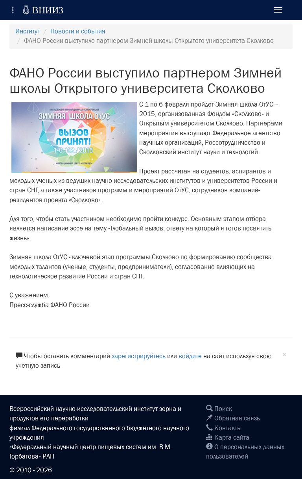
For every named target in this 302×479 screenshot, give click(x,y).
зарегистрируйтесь (139, 356)
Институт (27, 31)
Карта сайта (231, 437)
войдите (190, 356)
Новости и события (77, 31)
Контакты (227, 428)
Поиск (222, 409)
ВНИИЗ (42, 10)
